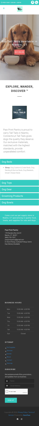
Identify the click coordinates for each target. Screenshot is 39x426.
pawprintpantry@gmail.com (14, 239)
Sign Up (11, 400)
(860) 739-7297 (10, 237)
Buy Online (19, 52)
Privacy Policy (22, 412)
